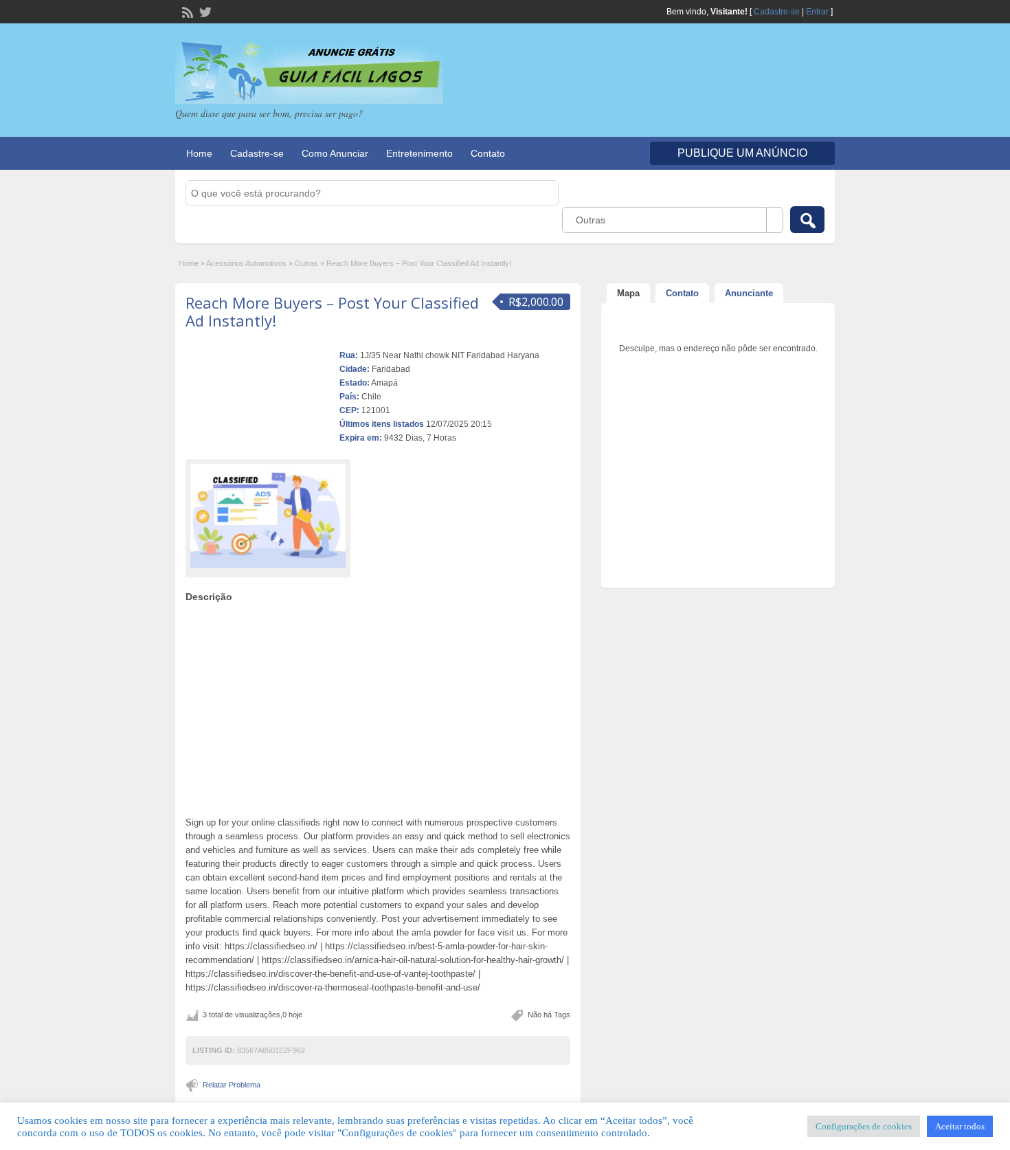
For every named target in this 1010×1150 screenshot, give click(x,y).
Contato (488, 153)
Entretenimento (419, 153)
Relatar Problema (231, 1085)
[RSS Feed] (186, 10)
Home (199, 153)
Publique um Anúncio (742, 153)
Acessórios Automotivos (246, 263)
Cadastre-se (777, 11)
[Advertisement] (378, 706)
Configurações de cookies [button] (864, 1126)
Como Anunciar (335, 153)
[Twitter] (204, 10)
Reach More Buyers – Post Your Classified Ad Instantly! (332, 311)
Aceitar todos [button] (960, 1126)
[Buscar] (807, 219)
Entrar (817, 11)
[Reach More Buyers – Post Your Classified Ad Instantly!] (268, 516)
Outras (306, 263)
